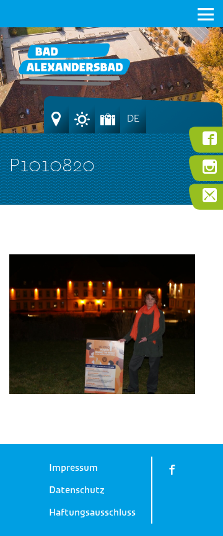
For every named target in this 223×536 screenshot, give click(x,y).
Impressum (73, 468)
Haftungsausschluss (92, 512)
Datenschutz (77, 490)
